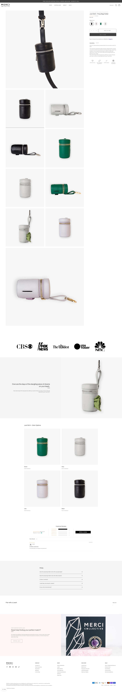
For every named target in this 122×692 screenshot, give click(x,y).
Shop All (59, 673)
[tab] (93, 43)
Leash (58, 667)
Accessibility (107, 668)
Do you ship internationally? (46, 587)
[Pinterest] (16, 666)
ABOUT (64, 5)
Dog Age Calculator (85, 668)
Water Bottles (60, 668)
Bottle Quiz (83, 667)
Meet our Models (84, 671)
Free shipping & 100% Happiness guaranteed (99, 12)
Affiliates (37, 670)
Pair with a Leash (11, 602)
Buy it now (103, 34)
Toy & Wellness (60, 670)
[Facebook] (7, 666)
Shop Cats (59, 675)
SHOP (50, 5)
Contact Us (37, 665)
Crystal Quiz (83, 665)
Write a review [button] (83, 532)
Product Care (107, 667)
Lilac (96, 24)
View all (114, 602)
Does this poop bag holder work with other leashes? (51, 575)
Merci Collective (12, 688)
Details (97, 42)
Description (92, 42)
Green (101, 24)
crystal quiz (16, 640)
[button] (92, 15)
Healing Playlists (84, 670)
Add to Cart (107, 30)
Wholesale (37, 668)
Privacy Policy (108, 670)
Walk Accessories (60, 665)
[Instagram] (13, 666)
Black (92, 24)
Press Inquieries (38, 667)
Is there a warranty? (44, 579)
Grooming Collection (61, 671)
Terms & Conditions (109, 671)
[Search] (116, 5)
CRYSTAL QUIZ (57, 5)
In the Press (37, 671)
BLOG (70, 5)
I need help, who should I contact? (47, 583)
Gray (105, 24)
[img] (32, 542)
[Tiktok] (19, 666)
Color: (92, 20)
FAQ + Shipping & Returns (110, 665)
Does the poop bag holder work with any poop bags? (51, 571)
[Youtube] (10, 666)
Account (111, 5)
